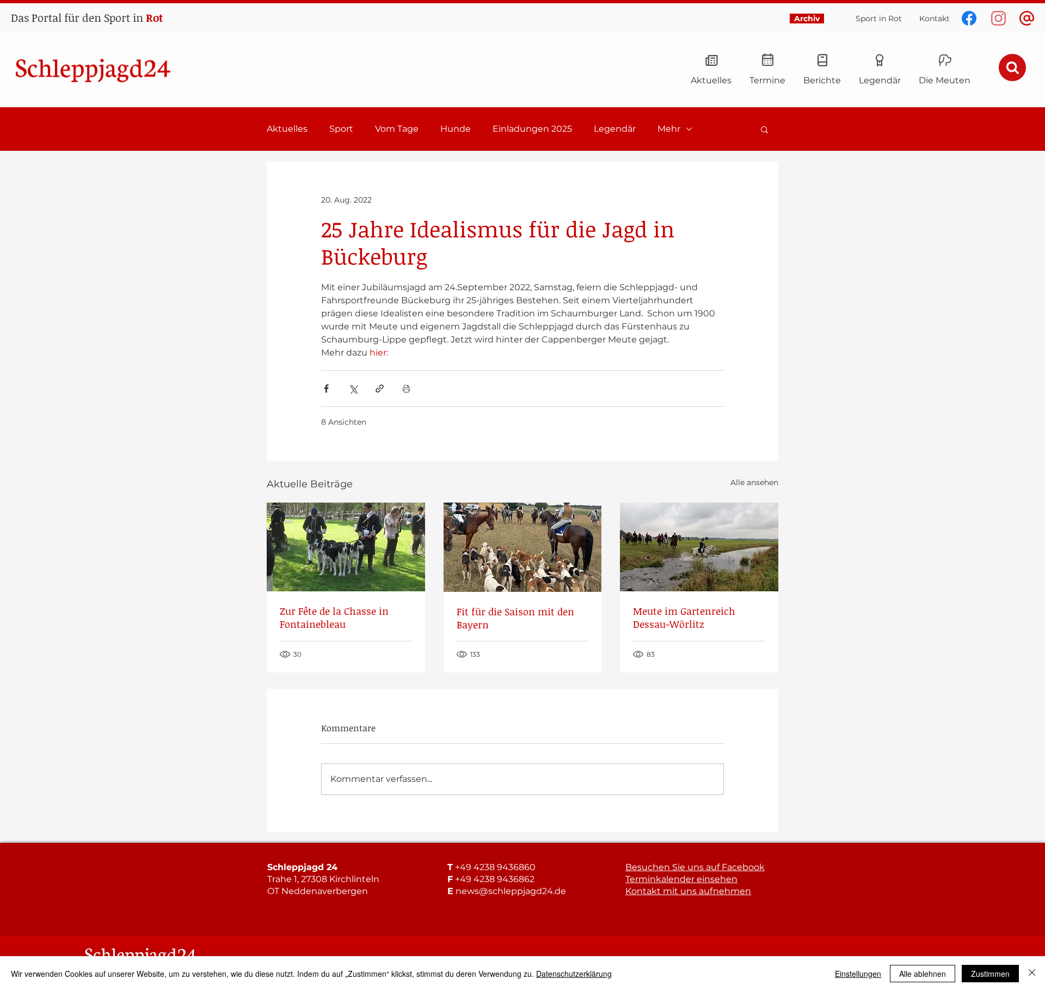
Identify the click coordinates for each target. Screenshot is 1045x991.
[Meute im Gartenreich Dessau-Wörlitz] (699, 547)
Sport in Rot (879, 18)
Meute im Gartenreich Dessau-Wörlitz (684, 617)
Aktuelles (287, 129)
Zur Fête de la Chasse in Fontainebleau (334, 617)
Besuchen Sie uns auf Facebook (695, 867)
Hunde (455, 129)
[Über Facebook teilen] (326, 388)
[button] (764, 129)
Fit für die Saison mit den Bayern (515, 618)
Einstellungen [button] (858, 973)
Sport (341, 129)
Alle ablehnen (922, 973)
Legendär (615, 129)
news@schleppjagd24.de (511, 891)
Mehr (668, 129)
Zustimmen (990, 973)
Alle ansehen (754, 482)
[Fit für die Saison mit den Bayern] (523, 547)
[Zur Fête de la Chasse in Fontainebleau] (346, 547)
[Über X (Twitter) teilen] (353, 388)
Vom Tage (397, 129)
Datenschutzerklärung (574, 973)
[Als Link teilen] (379, 388)
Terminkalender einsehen (681, 879)
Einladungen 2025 (532, 129)
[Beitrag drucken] (406, 388)
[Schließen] (1031, 973)
